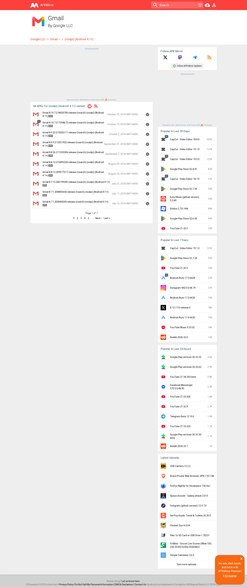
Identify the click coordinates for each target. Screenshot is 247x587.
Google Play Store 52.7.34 (183, 189)
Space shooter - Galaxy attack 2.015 (189, 495)
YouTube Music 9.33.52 (182, 327)
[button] (90, 107)
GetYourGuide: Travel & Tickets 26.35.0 (190, 515)
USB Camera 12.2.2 (180, 466)
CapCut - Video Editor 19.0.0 (184, 159)
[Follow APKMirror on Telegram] (195, 58)
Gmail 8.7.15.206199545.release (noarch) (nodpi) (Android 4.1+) (76, 182)
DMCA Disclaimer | (124, 584)
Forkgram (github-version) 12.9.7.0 (188, 505)
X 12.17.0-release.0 (180, 307)
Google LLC (63, 25)
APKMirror (47, 5)
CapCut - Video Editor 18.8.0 (184, 139)
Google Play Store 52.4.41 (183, 169)
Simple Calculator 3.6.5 (182, 555)
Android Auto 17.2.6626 (182, 297)
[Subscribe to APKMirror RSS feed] (209, 58)
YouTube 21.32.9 (179, 406)
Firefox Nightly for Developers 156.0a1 (190, 486)
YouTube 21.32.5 (179, 228)
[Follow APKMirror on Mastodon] (180, 58)
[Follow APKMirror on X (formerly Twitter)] (165, 58)
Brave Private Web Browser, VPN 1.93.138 (192, 476)
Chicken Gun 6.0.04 (180, 525)
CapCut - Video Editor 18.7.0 (184, 179)
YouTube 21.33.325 (180, 426)
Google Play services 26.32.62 (185, 367)
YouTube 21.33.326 (180, 396)
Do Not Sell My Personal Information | (95, 584)
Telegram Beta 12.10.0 (182, 416)
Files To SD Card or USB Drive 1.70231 (190, 535)
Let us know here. (131, 581)
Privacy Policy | (67, 584)
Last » (107, 218)
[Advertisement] (91, 73)
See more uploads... (187, 564)
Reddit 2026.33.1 (179, 446)
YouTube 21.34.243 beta (183, 377)
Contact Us (140, 584)
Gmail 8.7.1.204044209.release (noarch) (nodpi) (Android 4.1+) (75, 201)
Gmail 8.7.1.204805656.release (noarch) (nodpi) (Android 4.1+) (75, 192)
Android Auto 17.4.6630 (182, 317)
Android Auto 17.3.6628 (182, 278)
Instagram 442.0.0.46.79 (183, 287)
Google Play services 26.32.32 (185, 357)
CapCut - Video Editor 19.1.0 (184, 149)
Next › (98, 218)
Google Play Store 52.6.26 (183, 218)
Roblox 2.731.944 (179, 208)
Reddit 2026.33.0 (179, 337)
